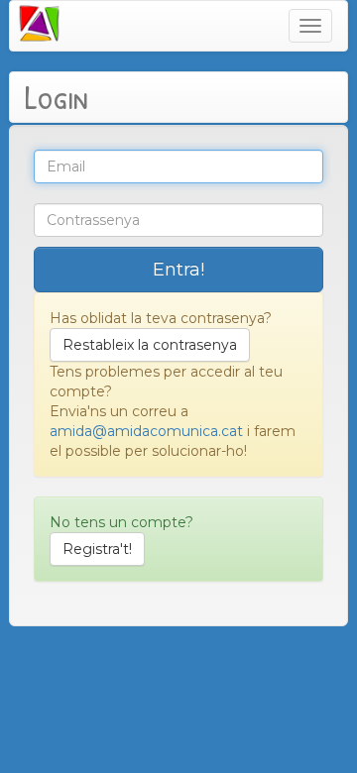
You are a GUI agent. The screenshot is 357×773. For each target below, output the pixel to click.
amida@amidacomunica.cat (146, 431)
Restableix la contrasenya (149, 345)
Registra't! (97, 549)
